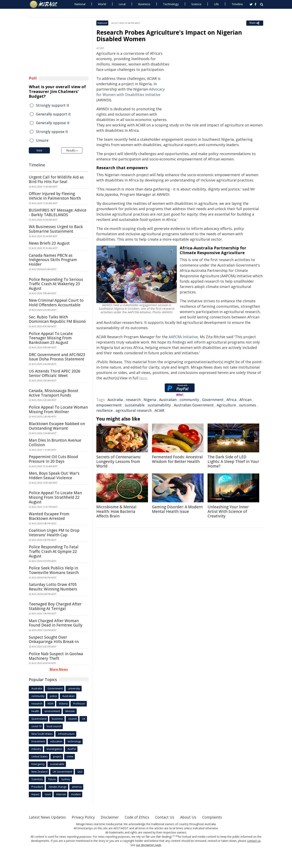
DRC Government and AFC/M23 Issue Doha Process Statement (57, 357)
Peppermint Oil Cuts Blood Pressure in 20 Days (53, 459)
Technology (171, 4)
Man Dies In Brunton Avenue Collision (55, 442)
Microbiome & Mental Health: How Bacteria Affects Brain (116, 511)
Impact (35, 794)
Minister (70, 711)
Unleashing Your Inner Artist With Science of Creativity (228, 511)
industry (36, 749)
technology (74, 741)
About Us (188, 817)
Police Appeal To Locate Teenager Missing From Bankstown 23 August (51, 338)
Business (144, 4)
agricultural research (134, 410)
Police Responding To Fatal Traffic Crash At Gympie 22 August (53, 551)
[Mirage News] (45, 4)
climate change (57, 786)
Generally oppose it (53, 122)
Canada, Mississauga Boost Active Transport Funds (53, 393)
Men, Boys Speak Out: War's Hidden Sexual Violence (54, 475)
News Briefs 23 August (49, 243)
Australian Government (194, 405)
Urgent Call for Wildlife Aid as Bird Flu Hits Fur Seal (56, 179)
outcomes (247, 405)
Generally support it (53, 114)
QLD (79, 771)
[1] (174, 836)
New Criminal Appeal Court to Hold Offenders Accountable (56, 302)
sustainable (135, 405)
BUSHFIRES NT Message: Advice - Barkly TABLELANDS (57, 212)
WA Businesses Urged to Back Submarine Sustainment (56, 229)
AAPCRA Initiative (183, 336)
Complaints (212, 817)
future (52, 779)
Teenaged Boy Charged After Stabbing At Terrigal (55, 606)
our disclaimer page (148, 845)
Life (216, 4)
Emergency (38, 764)
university (74, 688)
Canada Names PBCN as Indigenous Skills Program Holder (53, 260)
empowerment (109, 405)
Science (196, 4)
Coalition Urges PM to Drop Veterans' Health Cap (54, 533)
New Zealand (39, 771)
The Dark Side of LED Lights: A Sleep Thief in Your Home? (233, 461)
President (37, 786)
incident (76, 794)
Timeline (237, 4)
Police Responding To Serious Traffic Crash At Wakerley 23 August (56, 284)
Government (212, 399)
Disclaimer (110, 817)
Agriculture (226, 405)
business (57, 718)
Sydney (65, 779)
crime (70, 756)
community (189, 399)
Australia (115, 399)
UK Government (62, 771)
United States (39, 756)
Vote (39, 150)
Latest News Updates (47, 817)
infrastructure (66, 734)
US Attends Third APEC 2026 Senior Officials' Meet (54, 373)
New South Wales (42, 734)
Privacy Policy (83, 817)
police (53, 696)
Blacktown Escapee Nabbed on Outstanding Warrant (57, 426)
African (245, 399)
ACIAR (159, 410)
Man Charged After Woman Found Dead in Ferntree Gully (55, 623)
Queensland (38, 718)
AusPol (72, 749)
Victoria (63, 703)
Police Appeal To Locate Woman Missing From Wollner (58, 409)
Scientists (37, 779)
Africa (231, 399)
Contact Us (164, 817)
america (77, 786)
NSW (50, 703)
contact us (254, 841)
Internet (61, 794)
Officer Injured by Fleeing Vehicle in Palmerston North (55, 196)
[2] (177, 836)
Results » (72, 150)
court (48, 794)
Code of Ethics (137, 817)
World (102, 4)
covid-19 (36, 726)
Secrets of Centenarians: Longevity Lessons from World (118, 461)
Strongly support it (52, 105)
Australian (168, 399)
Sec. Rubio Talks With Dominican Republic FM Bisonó (57, 319)
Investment (38, 741)
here (143, 378)
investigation (54, 749)
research (133, 399)
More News (59, 669)
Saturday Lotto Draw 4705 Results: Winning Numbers (53, 587)
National (79, 4)
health (35, 711)
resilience (104, 410)
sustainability (159, 405)
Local (122, 4)
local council (54, 726)
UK (83, 718)
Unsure (42, 140)
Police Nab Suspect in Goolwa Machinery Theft (56, 656)
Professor (79, 703)
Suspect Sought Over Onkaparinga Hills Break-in (54, 639)
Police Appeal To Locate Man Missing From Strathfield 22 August (55, 497)
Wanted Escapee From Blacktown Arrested (49, 516)
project (57, 756)
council (72, 718)
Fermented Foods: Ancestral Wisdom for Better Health (177, 459)
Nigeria (150, 399)
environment (52, 711)
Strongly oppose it (52, 131)
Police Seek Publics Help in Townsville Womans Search (54, 570)
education (56, 741)
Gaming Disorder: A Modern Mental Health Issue (177, 509)
